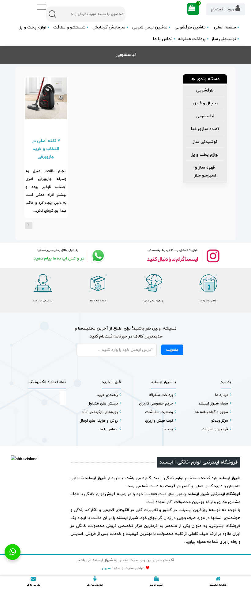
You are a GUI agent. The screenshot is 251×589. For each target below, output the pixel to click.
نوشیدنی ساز (205, 142)
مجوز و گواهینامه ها (211, 412)
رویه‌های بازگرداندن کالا (100, 412)
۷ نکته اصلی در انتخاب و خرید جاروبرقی (46, 149)
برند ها (168, 429)
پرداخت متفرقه (192, 39)
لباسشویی (205, 116)
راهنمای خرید (107, 395)
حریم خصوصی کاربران (156, 403)
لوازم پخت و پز (205, 155)
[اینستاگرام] (183, 255)
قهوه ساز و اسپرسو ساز (205, 171)
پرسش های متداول (103, 403)
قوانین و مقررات (215, 429)
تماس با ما (163, 39)
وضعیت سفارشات (159, 412)
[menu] (205, 134)
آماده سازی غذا (205, 129)
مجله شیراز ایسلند (213, 403)
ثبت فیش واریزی (159, 420)
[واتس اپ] (68, 255)
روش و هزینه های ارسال (99, 420)
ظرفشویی (205, 90)
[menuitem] (205, 90)
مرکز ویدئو (219, 420)
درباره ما (221, 395)
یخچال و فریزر (205, 103)
